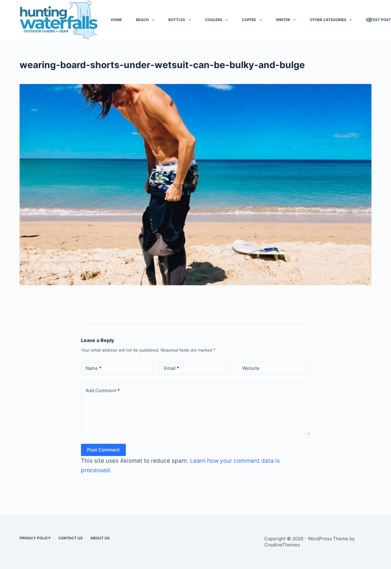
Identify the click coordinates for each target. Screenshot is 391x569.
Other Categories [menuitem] (328, 19)
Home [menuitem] (116, 19)
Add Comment (103, 390)
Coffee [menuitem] (249, 19)
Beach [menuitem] (142, 19)
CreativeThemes (282, 545)
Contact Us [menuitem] (70, 538)
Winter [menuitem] (283, 19)
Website (251, 368)
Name (93, 368)
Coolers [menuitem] (213, 19)
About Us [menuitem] (100, 538)
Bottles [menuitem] (176, 19)
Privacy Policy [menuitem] (35, 538)
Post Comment (103, 450)
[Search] (369, 20)
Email (171, 368)
